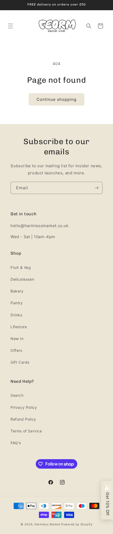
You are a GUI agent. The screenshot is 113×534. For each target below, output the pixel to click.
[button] (10, 26)
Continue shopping (56, 99)
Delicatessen (22, 279)
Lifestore (19, 326)
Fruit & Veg (21, 267)
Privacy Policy (24, 407)
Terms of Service (26, 431)
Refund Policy (23, 419)
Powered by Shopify (77, 524)
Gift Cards (20, 362)
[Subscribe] (96, 188)
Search (17, 395)
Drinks (16, 315)
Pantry (17, 303)
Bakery (17, 291)
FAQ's (16, 443)
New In (17, 338)
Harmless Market (47, 524)
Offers (16, 350)
